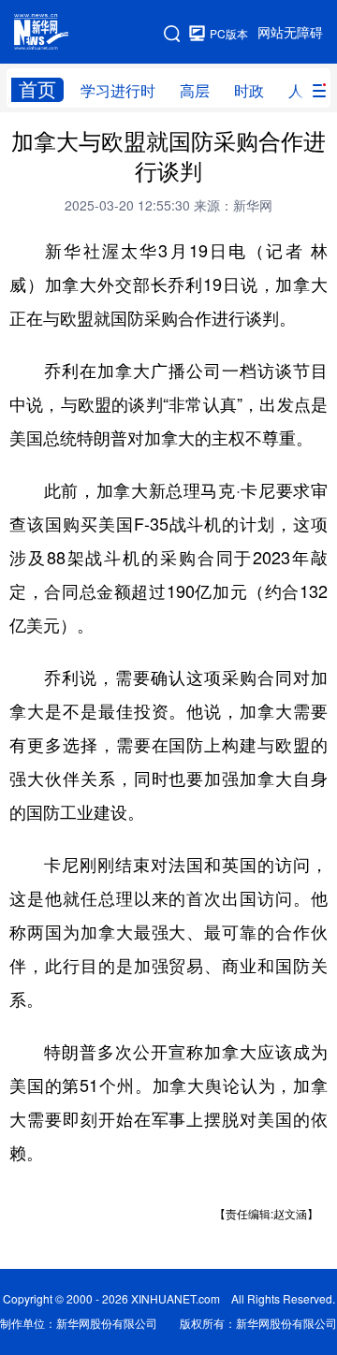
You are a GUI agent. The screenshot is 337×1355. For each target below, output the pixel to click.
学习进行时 (118, 90)
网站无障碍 (290, 32)
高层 (195, 90)
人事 (303, 90)
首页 (37, 89)
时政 (249, 90)
